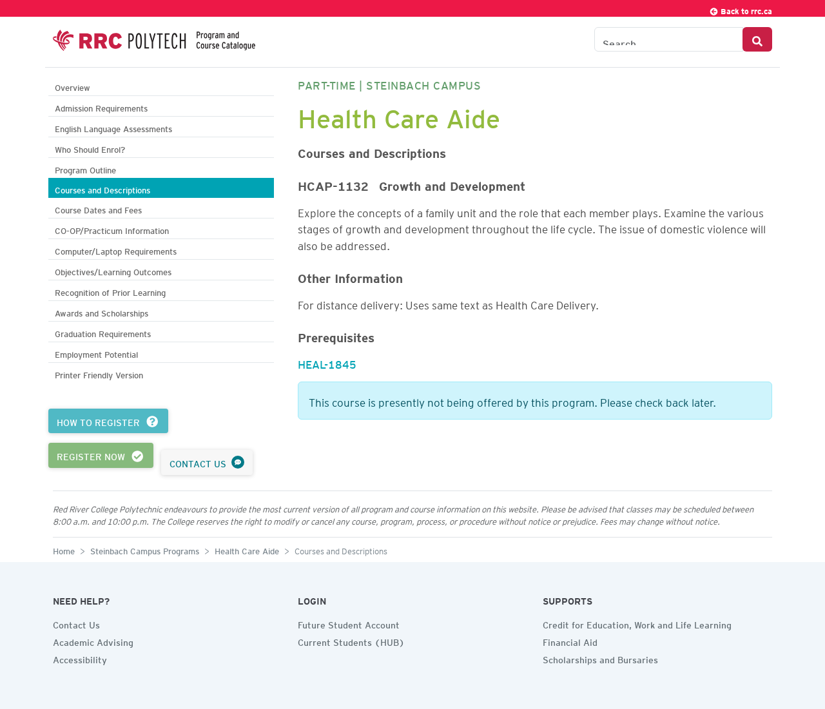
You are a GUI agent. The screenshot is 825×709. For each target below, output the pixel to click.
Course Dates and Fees (98, 208)
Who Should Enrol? (90, 148)
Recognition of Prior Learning (110, 291)
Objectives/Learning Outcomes (113, 270)
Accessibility (80, 658)
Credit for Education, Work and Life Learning (637, 623)
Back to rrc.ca (745, 9)
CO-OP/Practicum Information (112, 229)
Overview (72, 86)
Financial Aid (570, 640)
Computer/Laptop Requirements (116, 250)
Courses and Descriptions (102, 188)
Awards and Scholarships (101, 312)
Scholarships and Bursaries (600, 658)
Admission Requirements (101, 107)
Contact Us (76, 623)
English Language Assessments (113, 127)
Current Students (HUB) (351, 640)
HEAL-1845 (327, 362)
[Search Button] (757, 39)
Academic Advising (93, 640)
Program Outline (85, 168)
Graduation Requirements (103, 332)
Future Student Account (349, 623)
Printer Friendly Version (99, 373)
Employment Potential (96, 353)
